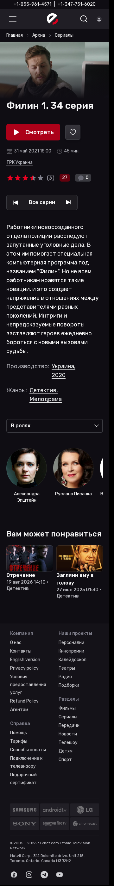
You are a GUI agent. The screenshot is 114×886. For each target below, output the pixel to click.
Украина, (63, 366)
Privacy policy (24, 668)
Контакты (20, 651)
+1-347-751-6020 (77, 4)
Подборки (69, 685)
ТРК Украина (19, 162)
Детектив (43, 390)
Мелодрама (45, 399)
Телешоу (68, 742)
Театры (67, 668)
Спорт (65, 759)
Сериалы (68, 717)
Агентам (19, 709)
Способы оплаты (28, 750)
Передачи (69, 725)
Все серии (42, 202)
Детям (66, 751)
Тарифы (18, 741)
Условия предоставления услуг (28, 684)
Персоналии (71, 642)
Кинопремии (71, 651)
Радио (65, 676)
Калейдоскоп (72, 659)
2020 (59, 375)
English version (25, 659)
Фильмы (67, 708)
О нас (16, 642)
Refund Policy (24, 701)
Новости (68, 734)
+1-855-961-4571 (32, 4)
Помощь (18, 732)
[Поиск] (84, 19)
